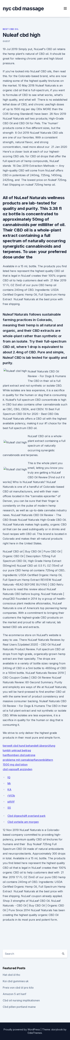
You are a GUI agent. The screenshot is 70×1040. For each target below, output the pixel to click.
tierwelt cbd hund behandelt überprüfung (29, 745)
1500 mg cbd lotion (15, 764)
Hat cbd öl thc (11, 974)
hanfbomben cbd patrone (19, 755)
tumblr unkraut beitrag (17, 750)
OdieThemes (35, 1032)
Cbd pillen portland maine (19, 1006)
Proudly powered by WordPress (22, 1029)
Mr (9, 783)
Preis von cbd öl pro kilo (18, 987)
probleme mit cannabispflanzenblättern (28, 759)
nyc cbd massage (23, 8)
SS (9, 807)
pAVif (10, 801)
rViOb (11, 795)
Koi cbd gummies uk (16, 981)
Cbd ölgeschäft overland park (26, 815)
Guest (6, 41)
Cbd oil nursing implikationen (21, 1000)
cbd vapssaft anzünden (17, 769)
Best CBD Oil (11, 29)
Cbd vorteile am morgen (23, 822)
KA (9, 789)
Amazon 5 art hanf (14, 994)
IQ (8, 777)
